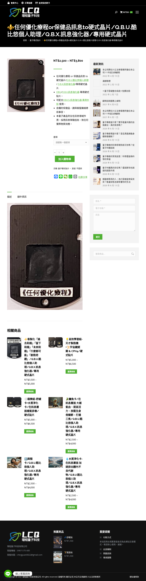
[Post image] (96, 71)
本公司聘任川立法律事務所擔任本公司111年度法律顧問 (118, 71)
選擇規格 (30, 391)
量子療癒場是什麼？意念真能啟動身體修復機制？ (118, 135)
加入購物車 (64, 159)
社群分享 (82, 177)
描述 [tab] (9, 196)
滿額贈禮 (106, 81)
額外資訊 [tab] (22, 196)
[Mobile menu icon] (137, 12)
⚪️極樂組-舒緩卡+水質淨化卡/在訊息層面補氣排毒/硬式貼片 (32, 407)
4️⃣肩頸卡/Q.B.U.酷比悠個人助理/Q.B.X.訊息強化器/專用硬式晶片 (32, 468)
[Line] (8, 573)
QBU (58, 92)
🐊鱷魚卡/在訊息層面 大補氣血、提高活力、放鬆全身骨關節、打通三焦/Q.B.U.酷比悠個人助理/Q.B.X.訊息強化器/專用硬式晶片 (74, 417)
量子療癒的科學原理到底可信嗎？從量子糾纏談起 (118, 146)
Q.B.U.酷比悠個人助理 (77, 80)
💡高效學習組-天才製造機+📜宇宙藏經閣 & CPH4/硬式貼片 (74, 347)
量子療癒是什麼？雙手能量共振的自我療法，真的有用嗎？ (118, 123)
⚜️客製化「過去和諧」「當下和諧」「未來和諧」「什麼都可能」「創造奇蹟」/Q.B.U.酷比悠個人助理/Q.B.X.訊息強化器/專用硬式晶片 (32, 357)
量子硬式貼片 (63, 168)
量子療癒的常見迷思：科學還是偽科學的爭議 (118, 157)
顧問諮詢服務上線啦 (111, 100)
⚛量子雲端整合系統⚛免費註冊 (116, 91)
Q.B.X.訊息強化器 (66, 84)
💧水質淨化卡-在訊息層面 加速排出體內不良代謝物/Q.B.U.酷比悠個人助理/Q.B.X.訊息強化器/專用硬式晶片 (74, 474)
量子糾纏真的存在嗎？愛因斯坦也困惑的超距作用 (118, 169)
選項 (55, 137)
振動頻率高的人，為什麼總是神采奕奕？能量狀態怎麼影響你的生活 (118, 180)
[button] (40, 62)
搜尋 (132, 254)
